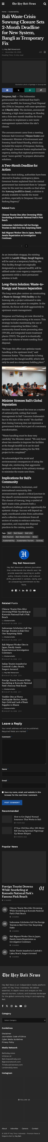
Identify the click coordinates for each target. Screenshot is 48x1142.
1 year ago (20, 823)
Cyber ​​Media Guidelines (12, 1039)
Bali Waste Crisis (23, 537)
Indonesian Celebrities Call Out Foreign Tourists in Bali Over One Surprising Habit (17, 631)
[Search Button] (45, 4)
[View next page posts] (26, 246)
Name (5, 769)
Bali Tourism (8, 537)
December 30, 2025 (13, 52)
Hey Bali (18, 1136)
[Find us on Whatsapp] (25, 1006)
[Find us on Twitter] (7, 1006)
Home (4, 12)
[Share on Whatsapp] (30, 90)
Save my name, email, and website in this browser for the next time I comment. (22, 793)
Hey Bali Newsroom (12, 49)
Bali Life (28, 533)
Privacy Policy (8, 1042)
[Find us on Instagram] (12, 1006)
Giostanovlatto (9, 620)
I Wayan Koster (32, 136)
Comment (7, 736)
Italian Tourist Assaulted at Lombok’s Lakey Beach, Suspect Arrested (14, 666)
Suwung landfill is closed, (18, 191)
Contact (35, 1129)
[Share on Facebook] (7, 90)
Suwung (39, 541)
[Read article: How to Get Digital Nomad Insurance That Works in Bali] (7, 819)
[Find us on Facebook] (2, 1006)
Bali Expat (18, 533)
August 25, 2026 (10, 623)
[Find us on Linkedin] (16, 1006)
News (35, 537)
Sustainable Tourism (25, 541)
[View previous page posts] (22, 246)
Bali (9, 533)
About (4, 1129)
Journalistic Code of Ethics (14, 1036)
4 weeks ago (21, 837)
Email (5, 780)
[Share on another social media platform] (41, 90)
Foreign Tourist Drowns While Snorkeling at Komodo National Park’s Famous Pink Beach (17, 683)
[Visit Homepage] (24, 3)
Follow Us (25, 1100)
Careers (25, 1129)
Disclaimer (6, 1034)
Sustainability (14, 12)
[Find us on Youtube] (21, 1006)
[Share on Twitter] (18, 90)
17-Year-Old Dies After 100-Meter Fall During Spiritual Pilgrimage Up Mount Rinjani (29, 831)
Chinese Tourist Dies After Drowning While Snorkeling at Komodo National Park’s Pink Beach (22, 217)
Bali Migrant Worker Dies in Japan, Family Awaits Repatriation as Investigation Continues (21, 235)
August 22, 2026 (10, 711)
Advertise (14, 1129)
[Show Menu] (3, 4)
